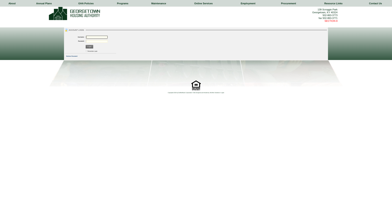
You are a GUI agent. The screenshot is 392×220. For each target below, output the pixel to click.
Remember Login (92, 51)
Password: (81, 41)
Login (89, 46)
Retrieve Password (71, 56)
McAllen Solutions (215, 92)
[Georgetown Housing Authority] (74, 20)
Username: (81, 37)
